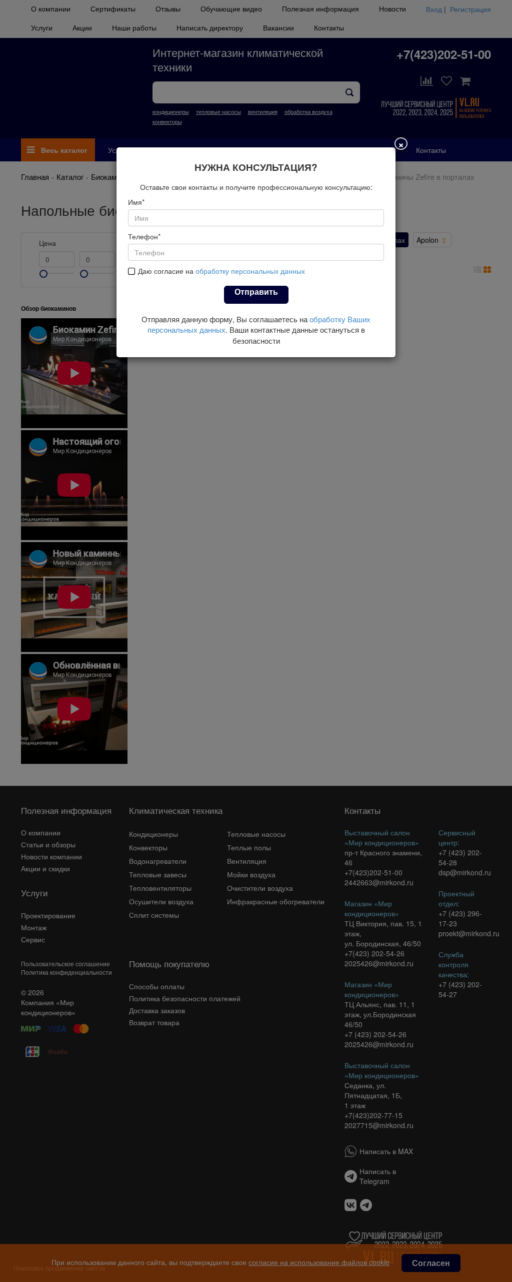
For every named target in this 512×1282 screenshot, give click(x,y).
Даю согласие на (221, 271)
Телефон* (144, 236)
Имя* (136, 202)
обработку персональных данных (250, 271)
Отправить (256, 291)
